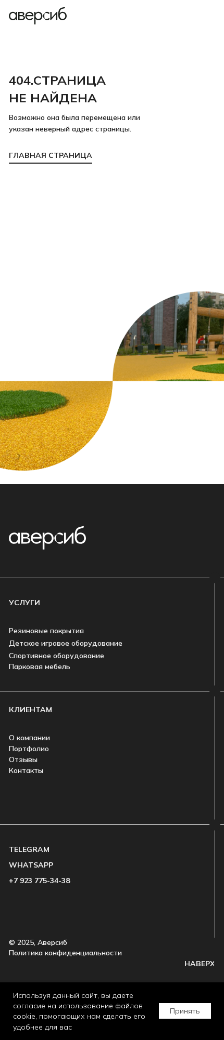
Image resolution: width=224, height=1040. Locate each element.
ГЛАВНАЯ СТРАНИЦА (50, 155)
